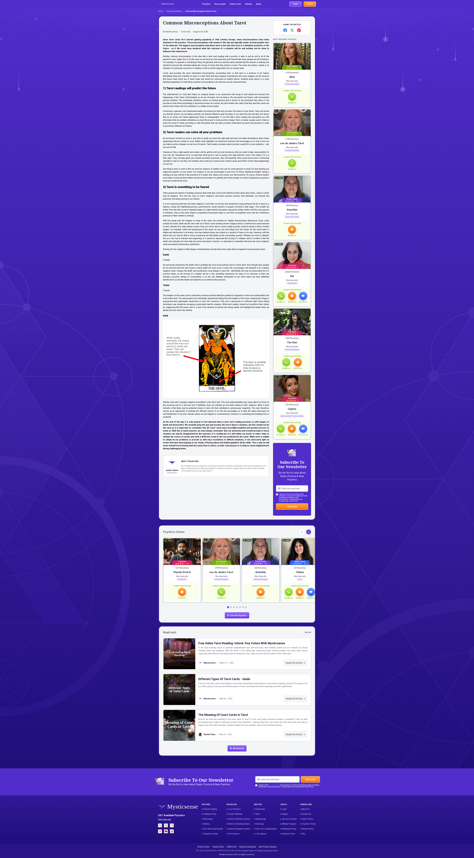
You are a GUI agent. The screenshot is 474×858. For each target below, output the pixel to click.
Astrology (259, 824)
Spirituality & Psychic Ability (292, 416)
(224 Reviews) (292, 405)
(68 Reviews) (292, 206)
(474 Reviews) (182, 568)
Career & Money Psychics (239, 819)
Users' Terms (307, 819)
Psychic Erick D (182, 572)
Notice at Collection (247, 846)
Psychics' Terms (309, 824)
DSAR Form (232, 846)
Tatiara (300, 572)
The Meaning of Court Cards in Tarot (223, 715)
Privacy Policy (295, 494)
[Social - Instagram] (172, 825)
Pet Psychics (233, 834)
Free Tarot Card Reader (213, 829)
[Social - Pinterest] (160, 831)
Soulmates (182, 579)
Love (300, 579)
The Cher (292, 342)
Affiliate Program (289, 824)
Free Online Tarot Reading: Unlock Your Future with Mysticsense (241, 643)
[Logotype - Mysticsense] (166, 4)
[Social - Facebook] (166, 825)
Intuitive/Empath (292, 84)
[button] (308, 531)
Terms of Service (265, 850)
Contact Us (306, 814)
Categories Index (210, 834)
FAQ (303, 834)
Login (284, 809)
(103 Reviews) (292, 73)
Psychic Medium (292, 350)
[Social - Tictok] (172, 831)
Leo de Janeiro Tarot (292, 143)
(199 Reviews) (292, 139)
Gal (292, 276)
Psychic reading (210, 809)
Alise (292, 76)
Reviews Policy (288, 834)
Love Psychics (234, 809)
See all (308, 632)
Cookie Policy (218, 846)
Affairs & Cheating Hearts (239, 824)
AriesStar (292, 209)
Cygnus (292, 408)
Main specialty (292, 81)
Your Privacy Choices (267, 846)
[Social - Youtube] (166, 831)
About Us (306, 809)
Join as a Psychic (289, 819)
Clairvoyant (292, 283)
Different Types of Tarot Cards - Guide (224, 679)
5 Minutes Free (209, 814)
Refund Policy (308, 829)
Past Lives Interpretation (266, 829)
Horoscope (208, 819)
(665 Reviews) (292, 338)
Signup (285, 814)
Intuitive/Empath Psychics (239, 829)
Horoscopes (220, 4)
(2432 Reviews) (292, 272)
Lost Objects (261, 834)
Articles (248, 4)
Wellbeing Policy (289, 829)
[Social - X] (160, 825)
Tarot (257, 814)
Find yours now (164, 819)
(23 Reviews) (300, 568)
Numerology (260, 819)
